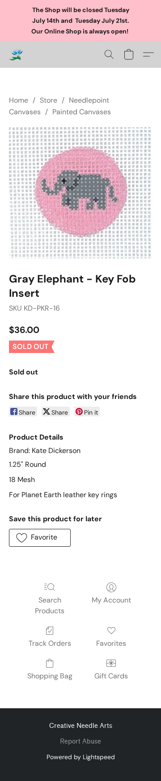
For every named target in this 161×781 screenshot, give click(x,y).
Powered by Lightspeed (81, 757)
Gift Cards (111, 676)
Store (48, 100)
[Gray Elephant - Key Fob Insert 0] (80, 192)
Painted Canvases (81, 111)
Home (18, 100)
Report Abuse (80, 741)
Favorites (111, 643)
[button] (16, 54)
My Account (111, 600)
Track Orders (50, 643)
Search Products (49, 605)
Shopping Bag (49, 676)
